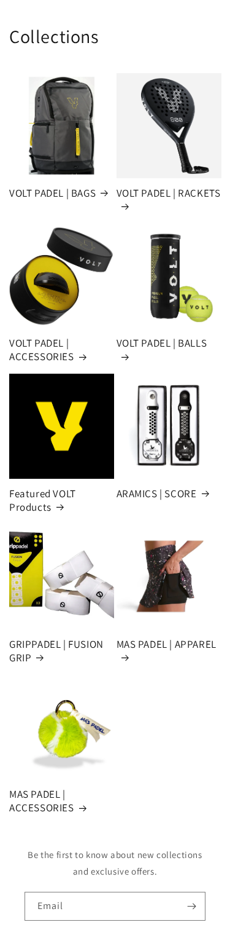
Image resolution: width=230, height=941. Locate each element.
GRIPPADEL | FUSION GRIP (56, 650)
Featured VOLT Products (42, 500)
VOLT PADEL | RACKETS (169, 193)
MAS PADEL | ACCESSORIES (41, 800)
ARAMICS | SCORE (157, 493)
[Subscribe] (191, 906)
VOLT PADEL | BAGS (52, 193)
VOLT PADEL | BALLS (162, 343)
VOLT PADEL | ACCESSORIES (41, 349)
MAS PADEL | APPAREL (167, 644)
